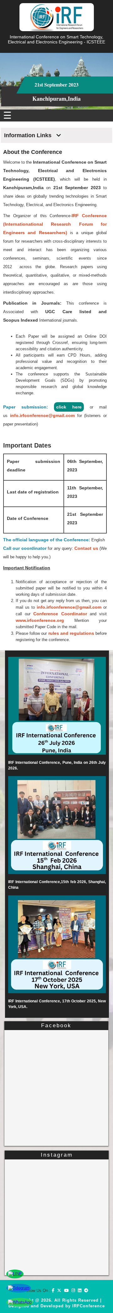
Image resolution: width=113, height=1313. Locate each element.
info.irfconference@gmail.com (42, 415)
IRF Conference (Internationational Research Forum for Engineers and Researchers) (55, 224)
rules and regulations (71, 633)
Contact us (86, 548)
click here (69, 406)
